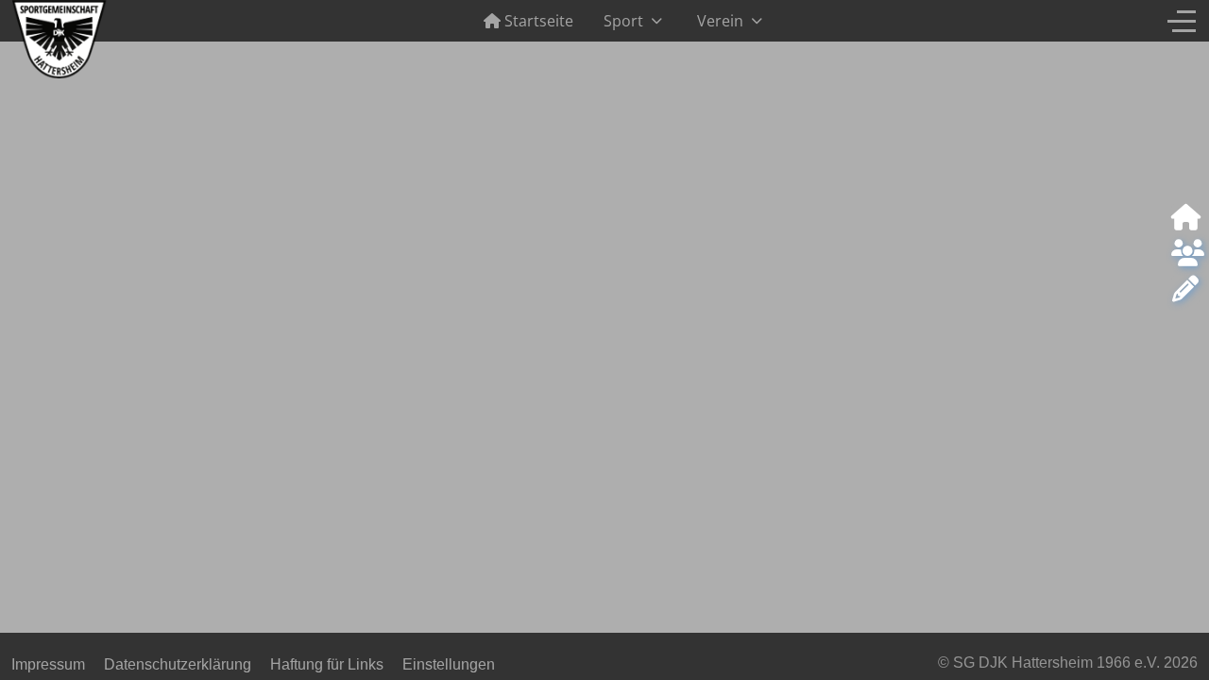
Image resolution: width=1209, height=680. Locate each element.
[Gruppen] (1185, 254)
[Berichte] (1185, 290)
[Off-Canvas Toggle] (1181, 21)
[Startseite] (1185, 218)
